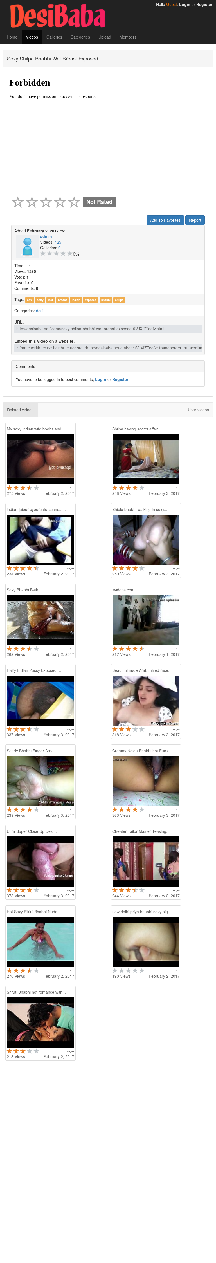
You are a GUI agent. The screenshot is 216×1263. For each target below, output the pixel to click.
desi (39, 310)
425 (58, 242)
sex (29, 300)
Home (12, 37)
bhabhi (106, 300)
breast (62, 300)
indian (76, 300)
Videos (32, 37)
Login (184, 4)
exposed (90, 300)
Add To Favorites (165, 220)
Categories (80, 37)
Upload (104, 37)
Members (128, 37)
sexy (40, 300)
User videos (198, 409)
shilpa (119, 300)
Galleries (54, 37)
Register (204, 4)
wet (50, 300)
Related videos (20, 409)
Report (195, 220)
